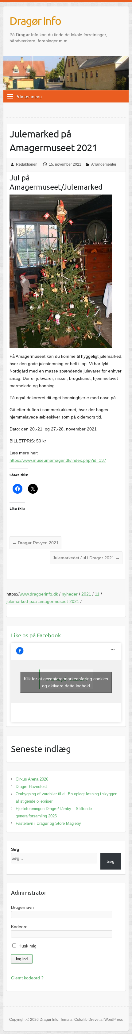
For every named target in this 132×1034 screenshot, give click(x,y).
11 (97, 594)
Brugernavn (22, 907)
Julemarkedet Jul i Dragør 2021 (86, 557)
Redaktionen (26, 164)
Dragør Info (35, 20)
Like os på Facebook (36, 635)
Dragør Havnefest (31, 786)
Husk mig (27, 945)
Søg (15, 849)
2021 (86, 594)
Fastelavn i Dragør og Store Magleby (48, 823)
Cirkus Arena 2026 (32, 779)
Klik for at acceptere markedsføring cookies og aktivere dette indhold (66, 682)
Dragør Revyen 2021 (35, 542)
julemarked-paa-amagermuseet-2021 (42, 601)
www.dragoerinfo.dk (39, 594)
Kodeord (19, 926)
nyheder (70, 594)
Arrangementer (103, 164)
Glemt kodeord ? (27, 977)
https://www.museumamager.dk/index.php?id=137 (58, 460)
